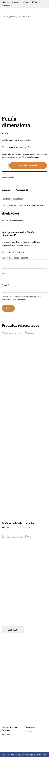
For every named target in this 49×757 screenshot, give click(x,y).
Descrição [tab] (6, 190)
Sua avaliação (8, 252)
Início (4, 16)
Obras (26, 2)
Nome (5, 273)
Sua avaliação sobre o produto (15, 257)
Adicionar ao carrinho (28, 165)
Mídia (34, 2)
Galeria (5, 2)
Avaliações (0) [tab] (22, 190)
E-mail (5, 285)
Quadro (12, 16)
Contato (6, 5)
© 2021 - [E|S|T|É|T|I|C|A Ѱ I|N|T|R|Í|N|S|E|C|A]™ (24, 754)
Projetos (16, 2)
